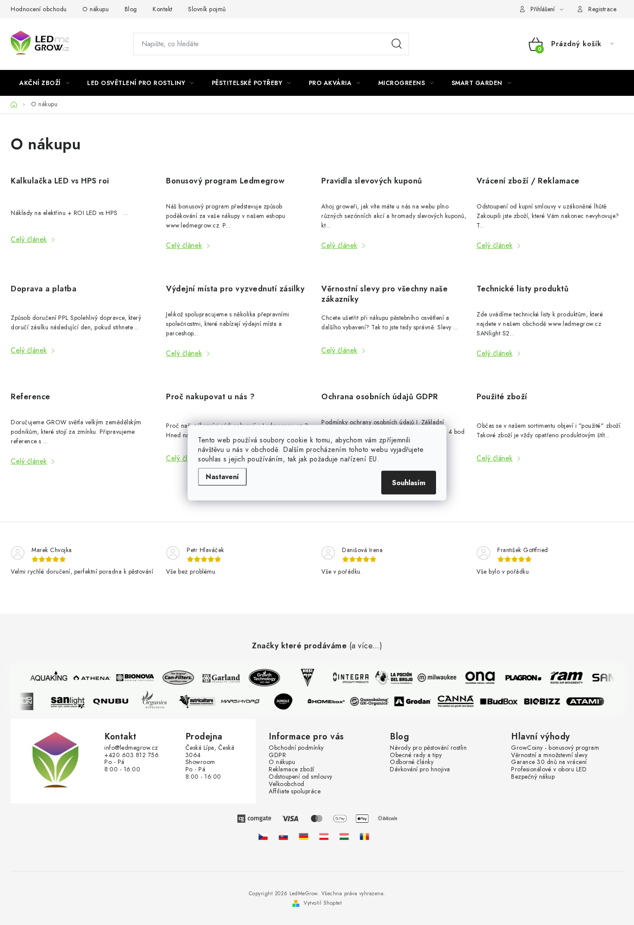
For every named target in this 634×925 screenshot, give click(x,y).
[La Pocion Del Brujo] (391, 677)
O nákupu (95, 9)
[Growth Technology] (261, 677)
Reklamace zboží (291, 769)
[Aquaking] (46, 677)
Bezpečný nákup (533, 776)
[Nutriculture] (199, 701)
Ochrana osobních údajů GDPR (379, 396)
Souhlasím (408, 482)
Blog (131, 9)
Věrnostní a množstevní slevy (549, 755)
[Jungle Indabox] (286, 701)
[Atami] (587, 701)
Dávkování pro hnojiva (420, 769)
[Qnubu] (113, 701)
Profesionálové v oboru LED (549, 769)
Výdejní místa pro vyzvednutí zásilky (235, 288)
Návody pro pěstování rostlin (428, 747)
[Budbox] (501, 701)
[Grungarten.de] (303, 836)
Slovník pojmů (207, 9)
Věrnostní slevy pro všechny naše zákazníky (384, 294)
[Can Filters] (175, 677)
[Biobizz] (544, 701)
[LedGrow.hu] (344, 836)
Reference (30, 396)
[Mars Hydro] (242, 701)
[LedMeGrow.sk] (283, 836)
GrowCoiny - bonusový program (555, 747)
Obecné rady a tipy (416, 755)
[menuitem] (44, 83)
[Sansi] (606, 677)
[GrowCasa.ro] (364, 836)
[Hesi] (304, 677)
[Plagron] (520, 677)
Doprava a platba (43, 288)
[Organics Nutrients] (156, 701)
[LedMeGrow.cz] (263, 836)
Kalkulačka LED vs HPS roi (60, 180)
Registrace (602, 9)
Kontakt (163, 9)
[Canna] (458, 701)
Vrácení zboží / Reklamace (528, 180)
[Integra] (348, 677)
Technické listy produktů (522, 288)
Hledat (397, 44)
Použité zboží (502, 396)
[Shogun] (27, 701)
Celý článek (29, 239)
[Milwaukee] (434, 677)
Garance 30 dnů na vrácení (549, 762)
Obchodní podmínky (296, 747)
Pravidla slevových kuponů (371, 180)
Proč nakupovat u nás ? (210, 396)
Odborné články (411, 762)
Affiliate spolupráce (294, 791)
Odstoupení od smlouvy (301, 776)
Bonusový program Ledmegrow (225, 180)
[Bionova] (132, 677)
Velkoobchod (286, 784)
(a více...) (366, 646)
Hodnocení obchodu (39, 9)
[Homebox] (329, 701)
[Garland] (218, 677)
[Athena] (89, 677)
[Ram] (563, 677)
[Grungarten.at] (324, 836)
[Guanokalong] (372, 701)
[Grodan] (415, 701)
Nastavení (222, 476)
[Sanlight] (70, 701)
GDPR (277, 755)
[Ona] (477, 677)
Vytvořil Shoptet (323, 903)
